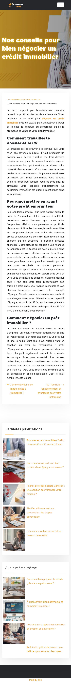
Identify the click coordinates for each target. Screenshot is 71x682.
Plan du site (35, 679)
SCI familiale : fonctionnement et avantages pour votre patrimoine (49, 390)
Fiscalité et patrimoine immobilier (25, 100)
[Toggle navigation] (60, 5)
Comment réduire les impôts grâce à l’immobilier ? (21, 388)
